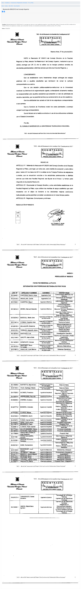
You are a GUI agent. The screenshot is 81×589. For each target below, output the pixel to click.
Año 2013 (11, 5)
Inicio (3, 2)
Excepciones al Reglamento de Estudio (19, 2)
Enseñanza (7, 2)
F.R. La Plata (30, 2)
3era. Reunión (17, 5)
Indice (6, 5)
